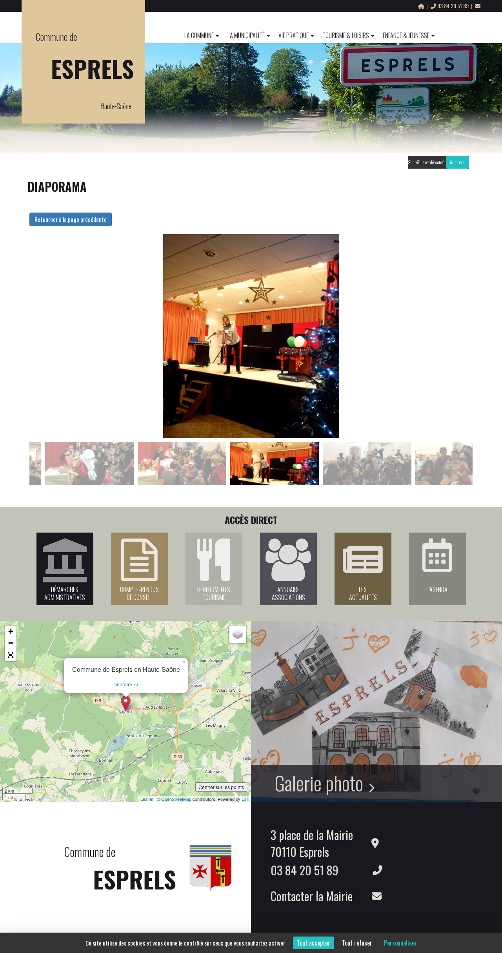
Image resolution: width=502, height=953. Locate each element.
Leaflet (146, 799)
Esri (245, 799)
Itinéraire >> (126, 684)
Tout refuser (357, 943)
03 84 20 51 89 (453, 6)
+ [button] (10, 631)
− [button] (10, 643)
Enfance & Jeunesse (406, 35)
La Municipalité (246, 35)
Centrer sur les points (221, 787)
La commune (199, 35)
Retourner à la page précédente (71, 219)
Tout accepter (313, 943)
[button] (10, 655)
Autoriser (457, 162)
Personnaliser (400, 943)
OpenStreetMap (176, 799)
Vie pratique (293, 35)
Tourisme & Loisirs (345, 35)
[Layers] (237, 634)
